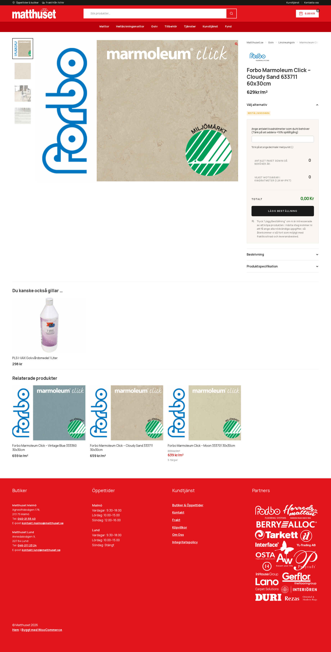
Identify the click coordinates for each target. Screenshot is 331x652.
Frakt (176, 520)
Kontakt (178, 512)
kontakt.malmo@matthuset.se (42, 523)
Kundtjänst (292, 3)
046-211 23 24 (27, 545)
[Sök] (231, 13)
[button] (236, 44)
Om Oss (178, 535)
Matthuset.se (255, 42)
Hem (15, 630)
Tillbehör (171, 26)
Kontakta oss (311, 3)
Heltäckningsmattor (130, 26)
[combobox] (155, 13)
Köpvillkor (179, 527)
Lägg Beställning (282, 211)
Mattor (104, 26)
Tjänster (190, 26)
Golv (154, 26)
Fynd (228, 26)
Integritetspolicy (185, 542)
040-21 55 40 (27, 518)
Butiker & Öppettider (187, 505)
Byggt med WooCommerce (41, 630)
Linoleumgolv (287, 42)
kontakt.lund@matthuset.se (41, 550)
